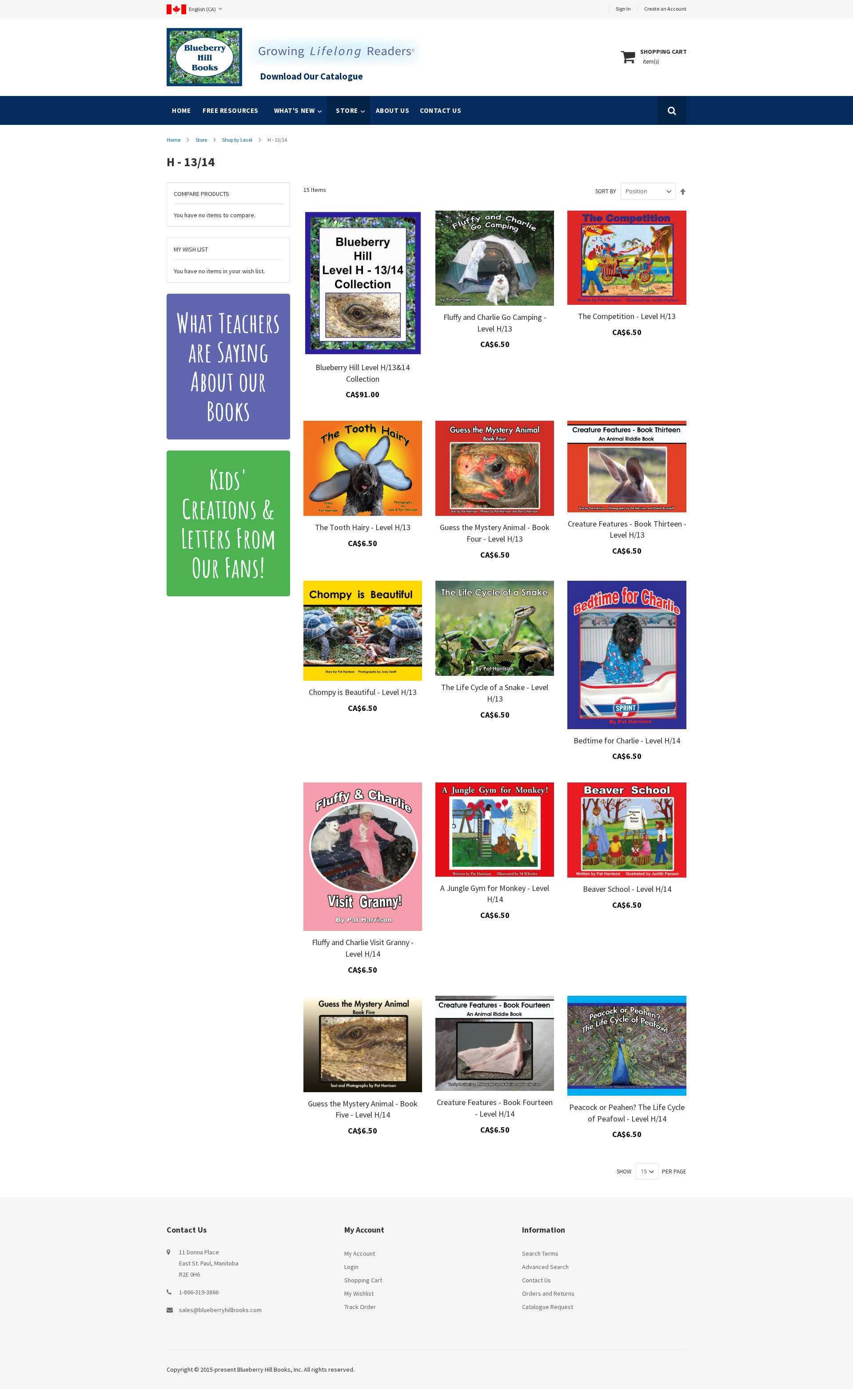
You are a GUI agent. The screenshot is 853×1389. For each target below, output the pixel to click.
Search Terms (540, 1253)
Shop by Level (237, 139)
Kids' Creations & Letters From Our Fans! (228, 523)
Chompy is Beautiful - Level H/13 (363, 692)
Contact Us (536, 1280)
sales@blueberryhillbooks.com (220, 1310)
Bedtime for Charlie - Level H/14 (627, 740)
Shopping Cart (363, 1280)
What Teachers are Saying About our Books (228, 366)
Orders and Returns (548, 1293)
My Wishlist (359, 1293)
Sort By (605, 191)
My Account (359, 1253)
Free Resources (231, 110)
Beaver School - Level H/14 (627, 889)
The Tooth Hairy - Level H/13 (363, 527)
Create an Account (665, 8)
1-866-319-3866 (199, 1292)
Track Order (360, 1307)
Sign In (623, 8)
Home (181, 110)
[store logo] (204, 57)
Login (351, 1267)
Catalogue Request (547, 1307)
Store (201, 139)
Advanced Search (545, 1267)
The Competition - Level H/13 (627, 316)
